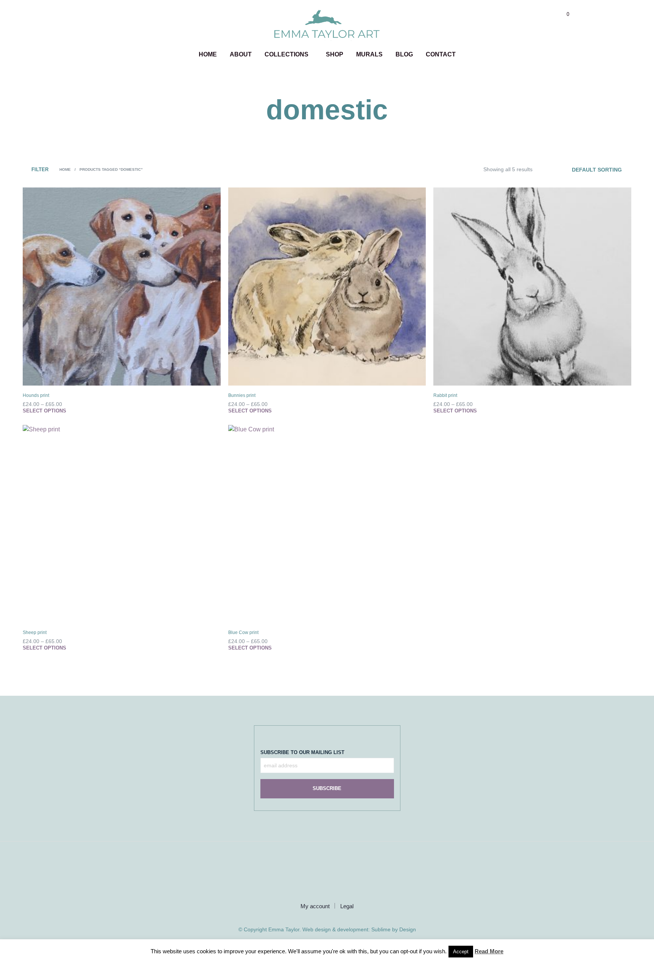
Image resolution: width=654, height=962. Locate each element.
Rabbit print (445, 395)
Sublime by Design (393, 929)
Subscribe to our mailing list (302, 752)
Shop (334, 54)
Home (208, 54)
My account (315, 906)
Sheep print (35, 632)
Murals (369, 54)
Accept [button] (461, 951)
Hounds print (36, 395)
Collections (286, 54)
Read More (489, 951)
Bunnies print (241, 395)
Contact (441, 54)
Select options (44, 411)
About (241, 54)
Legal (346, 906)
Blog (404, 54)
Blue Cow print (243, 632)
